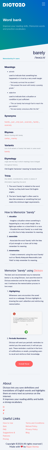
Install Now (24, 364)
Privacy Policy (32, 429)
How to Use (8, 423)
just (12, 122)
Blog (27, 432)
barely (7, 151)
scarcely (28, 122)
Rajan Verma (32, 447)
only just (19, 122)
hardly (7, 122)
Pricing (6, 439)
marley (14, 138)
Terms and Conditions (35, 423)
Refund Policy (31, 426)
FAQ (4, 429)
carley (7, 138)
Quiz (5, 426)
